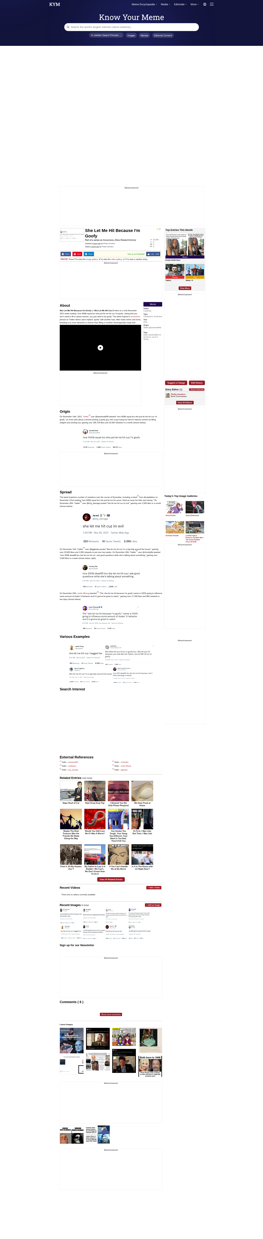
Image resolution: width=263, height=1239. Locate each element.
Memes (144, 35)
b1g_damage (73, 770)
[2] (138, 495)
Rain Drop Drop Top (95, 803)
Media (164, 4)
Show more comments (111, 1014)
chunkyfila (124, 762)
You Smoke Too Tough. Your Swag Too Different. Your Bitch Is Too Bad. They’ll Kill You (118, 836)
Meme (153, 304)
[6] (84, 547)
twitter (145, 335)
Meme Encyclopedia (143, 4)
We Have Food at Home (142, 804)
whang (145, 339)
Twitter (86, 416)
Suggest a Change (176, 383)
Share (67, 254)
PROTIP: (64, 259)
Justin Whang (83, 593)
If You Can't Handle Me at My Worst (118, 867)
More (193, 4)
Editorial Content (163, 35)
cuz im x (155, 337)
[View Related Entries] (125, 240)
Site (195, 277)
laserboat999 (153, 335)
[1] (89, 415)
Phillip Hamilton (109, 244)
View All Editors (185, 403)
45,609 (155, 240)
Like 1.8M (154, 254)
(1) (180, 389)
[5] (98, 592)
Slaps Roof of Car (70, 803)
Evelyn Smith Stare (172, 260)
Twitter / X (189, 280)
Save (78, 254)
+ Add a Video (154, 888)
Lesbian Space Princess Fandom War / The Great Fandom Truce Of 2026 (195, 539)
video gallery (116, 259)
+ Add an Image (153, 905)
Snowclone (108, 240)
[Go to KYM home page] (54, 5)
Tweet (90, 254)
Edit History (197, 383)
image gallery (92, 259)
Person (175, 277)
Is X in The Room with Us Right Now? (142, 867)
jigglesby (124, 770)
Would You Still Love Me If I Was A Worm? (95, 832)
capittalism (72, 766)
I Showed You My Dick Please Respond (118, 804)
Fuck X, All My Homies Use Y (71, 867)
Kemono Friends (172, 536)
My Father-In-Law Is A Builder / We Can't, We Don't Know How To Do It (95, 870)
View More (185, 288)
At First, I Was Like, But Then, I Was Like (142, 832)
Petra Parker (171, 515)
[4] (137, 550)
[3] (81, 501)
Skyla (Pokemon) (192, 515)
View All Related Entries (111, 879)
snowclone (135, 316)
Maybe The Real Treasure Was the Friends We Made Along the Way (71, 835)
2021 (145, 322)
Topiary (168, 280)
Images (131, 35)
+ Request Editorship (197, 389)
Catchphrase (148, 316)
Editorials (179, 4)
